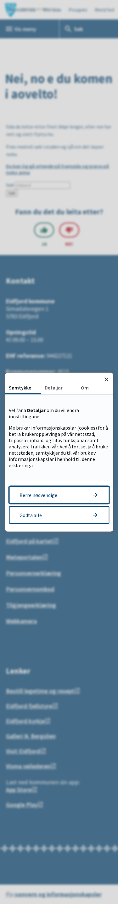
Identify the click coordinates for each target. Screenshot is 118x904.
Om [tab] (85, 387)
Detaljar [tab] (54, 387)
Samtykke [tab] (20, 387)
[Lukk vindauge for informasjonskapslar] (106, 379)
